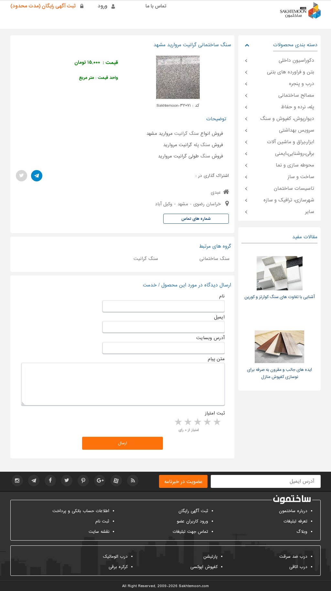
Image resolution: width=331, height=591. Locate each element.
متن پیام (216, 358)
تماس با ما (155, 6)
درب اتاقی (298, 567)
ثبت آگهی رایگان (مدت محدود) (43, 6)
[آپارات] (116, 480)
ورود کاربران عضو (192, 521)
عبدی (216, 192)
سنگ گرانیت (186, 133)
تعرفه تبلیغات (295, 521)
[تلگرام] (36, 175)
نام (222, 296)
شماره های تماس (196, 219)
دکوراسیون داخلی (296, 60)
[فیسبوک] (50, 480)
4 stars (187, 422)
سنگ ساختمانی (214, 258)
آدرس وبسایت (210, 337)
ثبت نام (102, 521)
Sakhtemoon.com (194, 586)
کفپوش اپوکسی (204, 567)
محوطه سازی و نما (295, 165)
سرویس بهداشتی (296, 130)
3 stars (197, 422)
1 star (216, 422)
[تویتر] (21, 175)
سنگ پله (202, 144)
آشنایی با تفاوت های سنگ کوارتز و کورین (279, 297)
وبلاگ (301, 532)
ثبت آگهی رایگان (193, 511)
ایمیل (219, 317)
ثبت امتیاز (215, 413)
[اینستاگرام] (17, 480)
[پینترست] (83, 480)
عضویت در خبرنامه (183, 482)
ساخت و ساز (301, 177)
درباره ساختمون (293, 511)
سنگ (205, 156)
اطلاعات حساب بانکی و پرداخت (80, 511)
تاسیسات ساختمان (294, 188)
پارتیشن (210, 556)
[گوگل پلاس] (99, 480)
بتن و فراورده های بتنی (290, 72)
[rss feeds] (132, 480)
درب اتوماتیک (115, 556)
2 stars (207, 422)
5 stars (178, 422)
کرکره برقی (118, 567)
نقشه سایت (99, 532)
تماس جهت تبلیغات (190, 532)
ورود (102, 6)
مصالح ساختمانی (296, 95)
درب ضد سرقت (293, 556)
